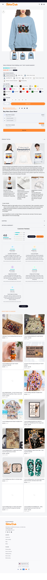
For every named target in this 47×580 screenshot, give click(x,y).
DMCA (7, 543)
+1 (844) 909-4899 (9, 528)
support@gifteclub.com (10, 530)
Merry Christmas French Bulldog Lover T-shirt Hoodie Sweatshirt (12, 261)
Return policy (8, 555)
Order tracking (8, 539)
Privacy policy (8, 549)
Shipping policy (8, 553)
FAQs (6, 541)
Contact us (8, 537)
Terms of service (9, 551)
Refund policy (8, 558)
